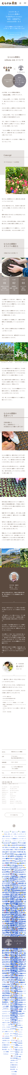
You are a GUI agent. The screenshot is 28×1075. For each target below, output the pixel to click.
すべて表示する (14, 815)
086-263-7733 (15, 772)
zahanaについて (13, 34)
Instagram (13, 927)
